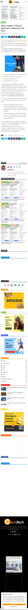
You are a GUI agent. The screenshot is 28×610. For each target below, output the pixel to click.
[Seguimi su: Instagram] (8, 285)
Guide (4, 367)
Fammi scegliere (20, 601)
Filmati (4, 365)
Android (3, 22)
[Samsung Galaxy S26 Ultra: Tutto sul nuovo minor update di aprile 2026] (14, 232)
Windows (5, 381)
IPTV (4, 370)
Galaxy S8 (5, 135)
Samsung (22, 135)
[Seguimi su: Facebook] (5, 285)
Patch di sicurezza (17, 135)
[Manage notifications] (3, 608)
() (20, 41)
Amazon (5, 289)
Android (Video (6, 363)
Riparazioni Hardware (7, 379)
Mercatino (5, 372)
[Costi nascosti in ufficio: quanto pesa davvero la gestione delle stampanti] (3, 389)
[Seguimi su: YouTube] (12, 285)
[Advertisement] (14, 151)
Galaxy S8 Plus (10, 135)
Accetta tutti (14, 604)
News (4, 374)
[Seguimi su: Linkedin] (19, 285)
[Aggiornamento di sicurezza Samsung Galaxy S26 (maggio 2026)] (14, 211)
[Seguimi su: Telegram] (15, 285)
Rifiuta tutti (14, 606)
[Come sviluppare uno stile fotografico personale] (3, 394)
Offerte (4, 376)
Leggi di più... (14, 531)
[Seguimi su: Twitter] (23, 285)
